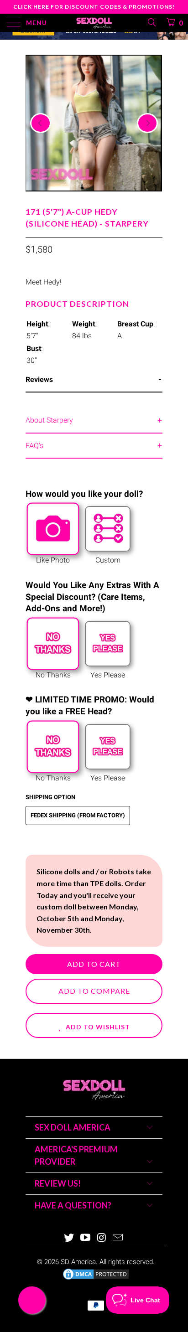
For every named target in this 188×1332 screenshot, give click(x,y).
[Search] (151, 22)
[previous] (40, 123)
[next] (147, 123)
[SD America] (94, 23)
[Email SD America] (118, 1238)
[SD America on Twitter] (69, 1238)
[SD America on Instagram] (102, 1238)
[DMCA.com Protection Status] (96, 1279)
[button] (94, 1025)
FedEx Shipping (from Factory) (78, 815)
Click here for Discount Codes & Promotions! (94, 6)
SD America (78, 1262)
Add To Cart (94, 964)
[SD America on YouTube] (85, 1238)
